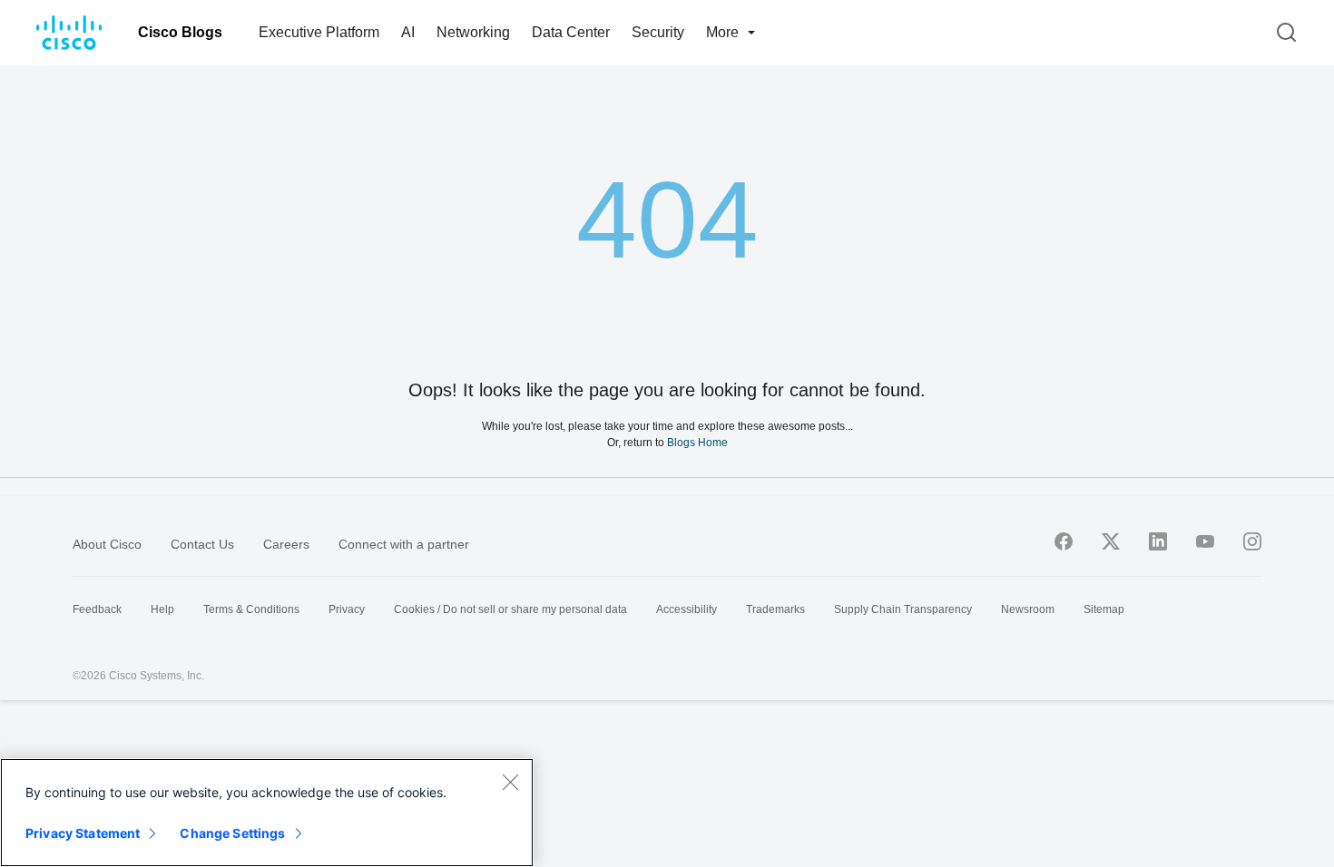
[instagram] (1252, 541)
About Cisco (107, 544)
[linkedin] (1158, 541)
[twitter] (1111, 541)
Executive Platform (319, 32)
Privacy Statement (82, 833)
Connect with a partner (403, 544)
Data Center (571, 32)
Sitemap (1104, 609)
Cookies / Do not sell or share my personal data (510, 609)
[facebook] (1063, 541)
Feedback (97, 609)
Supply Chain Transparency (903, 609)
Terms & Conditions (251, 609)
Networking (473, 32)
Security (658, 32)
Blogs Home (697, 442)
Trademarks (775, 609)
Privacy (347, 609)
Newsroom (1027, 609)
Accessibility (686, 609)
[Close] (510, 782)
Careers (286, 544)
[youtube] (1205, 541)
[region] (267, 812)
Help (162, 609)
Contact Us (202, 544)
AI (408, 32)
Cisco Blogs (180, 32)
